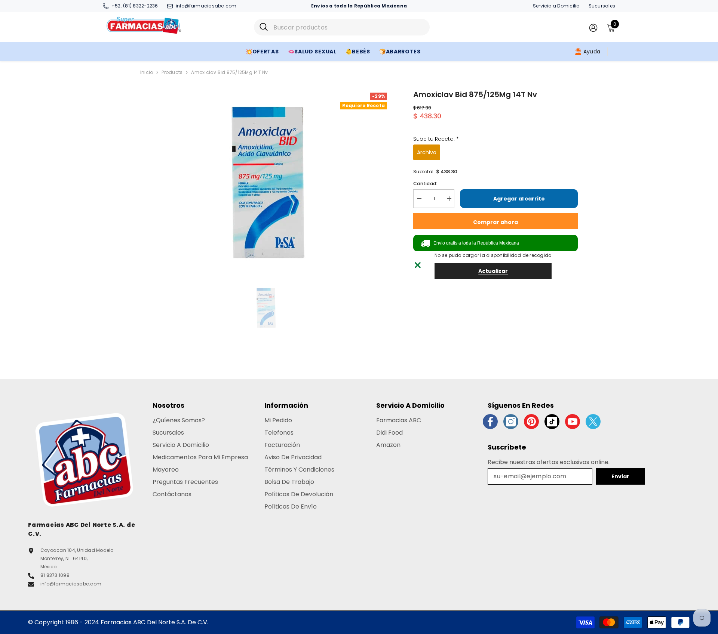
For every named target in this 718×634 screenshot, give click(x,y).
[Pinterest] (531, 421)
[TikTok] (551, 421)
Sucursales (602, 6)
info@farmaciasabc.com (206, 6)
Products (172, 72)
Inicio (146, 72)
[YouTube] (572, 421)
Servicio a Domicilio (556, 6)
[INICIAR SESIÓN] (593, 27)
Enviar (620, 476)
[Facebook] (490, 421)
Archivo (426, 152)
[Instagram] (510, 421)
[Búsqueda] (342, 27)
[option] (265, 182)
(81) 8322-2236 (140, 6)
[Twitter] (593, 421)
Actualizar (493, 271)
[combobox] (349, 27)
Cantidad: (425, 183)
